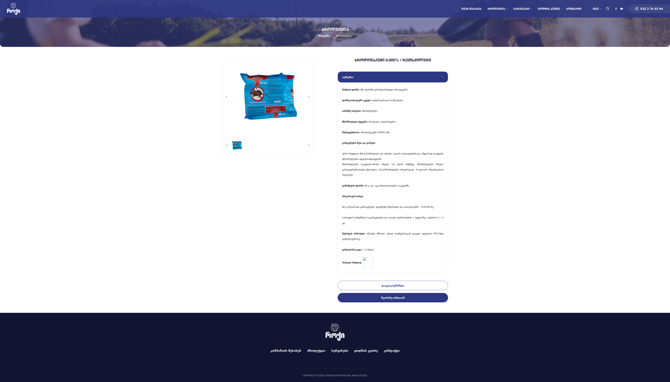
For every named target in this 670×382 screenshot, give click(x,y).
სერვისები (521, 8)
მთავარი (324, 35)
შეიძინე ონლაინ (393, 297)
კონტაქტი (573, 8)
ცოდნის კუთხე (549, 8)
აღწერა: (347, 77)
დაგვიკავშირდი (392, 285)
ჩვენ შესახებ (471, 8)
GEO (596, 8)
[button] (226, 96)
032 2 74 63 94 (651, 8)
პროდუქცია (496, 8)
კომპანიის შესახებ (285, 350)
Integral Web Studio (353, 375)
